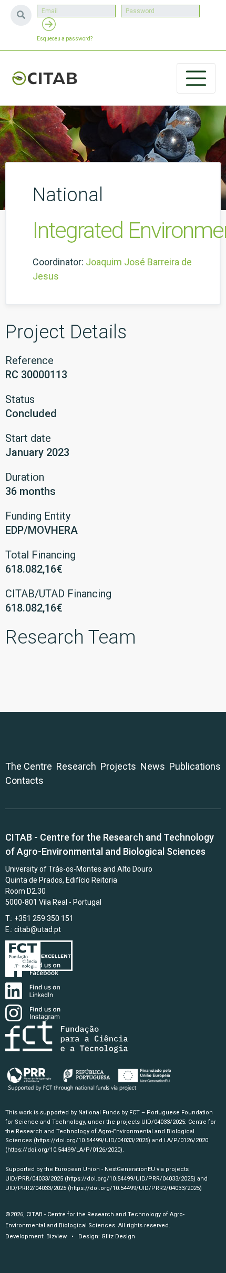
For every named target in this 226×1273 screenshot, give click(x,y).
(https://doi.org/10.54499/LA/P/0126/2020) (63, 1149)
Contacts (24, 780)
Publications (195, 766)
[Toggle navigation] (196, 78)
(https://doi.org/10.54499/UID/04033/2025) (92, 1140)
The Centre (28, 766)
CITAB (45, 78)
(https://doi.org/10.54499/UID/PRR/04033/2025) (130, 1178)
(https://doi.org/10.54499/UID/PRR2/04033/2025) (135, 1188)
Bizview (56, 1236)
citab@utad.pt (37, 929)
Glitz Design (118, 1236)
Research (76, 766)
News (152, 766)
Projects (118, 766)
